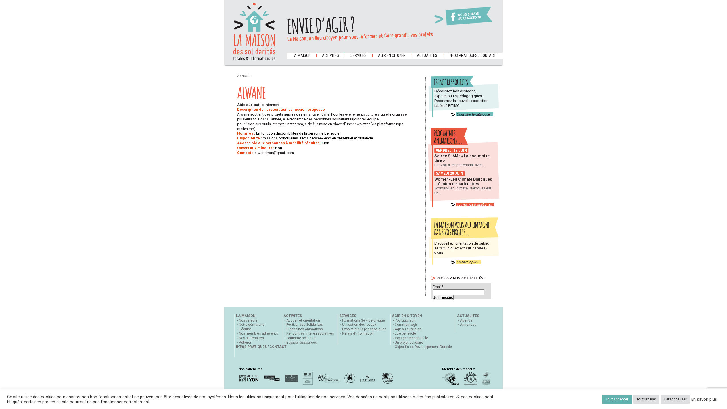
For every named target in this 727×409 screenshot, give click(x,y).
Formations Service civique (363, 320)
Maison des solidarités (254, 31)
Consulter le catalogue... (474, 114)
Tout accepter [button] (617, 399)
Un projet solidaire (409, 343)
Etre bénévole (405, 333)
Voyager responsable (411, 338)
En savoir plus (704, 399)
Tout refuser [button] (646, 399)
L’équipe (245, 329)
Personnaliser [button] (675, 399)
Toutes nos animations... (475, 204)
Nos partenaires (251, 338)
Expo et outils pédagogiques (364, 329)
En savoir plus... (468, 262)
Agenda (466, 320)
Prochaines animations (304, 329)
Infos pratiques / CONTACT (472, 55)
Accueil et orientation (303, 320)
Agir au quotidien (408, 329)
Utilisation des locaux (359, 325)
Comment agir (406, 325)
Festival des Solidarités (304, 325)
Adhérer (245, 343)
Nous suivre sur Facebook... (471, 16)
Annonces (468, 325)
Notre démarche (251, 325)
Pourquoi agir (405, 320)
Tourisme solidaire (301, 338)
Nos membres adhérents (258, 333)
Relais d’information (358, 333)
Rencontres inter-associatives (310, 333)
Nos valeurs (248, 320)
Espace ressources (301, 343)
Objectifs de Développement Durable (423, 347)
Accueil (243, 76)
